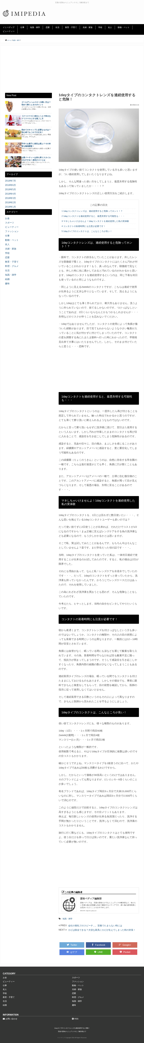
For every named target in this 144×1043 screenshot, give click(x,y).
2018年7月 (10, 181)
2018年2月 (10, 202)
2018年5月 (10, 189)
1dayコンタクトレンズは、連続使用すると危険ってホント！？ (92, 211)
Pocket (126, 952)
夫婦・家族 (88, 27)
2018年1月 (10, 207)
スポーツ (9, 222)
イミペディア (9, 27)
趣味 (7, 283)
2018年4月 (10, 194)
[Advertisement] (72, 71)
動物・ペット (124, 27)
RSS (76, 1019)
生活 (57, 27)
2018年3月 (10, 198)
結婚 (7, 279)
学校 (100, 27)
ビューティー (9, 31)
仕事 (22, 27)
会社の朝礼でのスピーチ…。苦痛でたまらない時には (95, 925)
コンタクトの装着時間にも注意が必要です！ (83, 226)
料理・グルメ (12, 266)
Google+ (126, 945)
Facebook (100, 945)
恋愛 (48, 27)
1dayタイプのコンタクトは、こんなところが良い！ (87, 231)
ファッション (12, 231)
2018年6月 (10, 185)
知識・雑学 (35, 27)
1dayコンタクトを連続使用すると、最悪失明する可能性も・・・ (93, 216)
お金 (7, 218)
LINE (100, 952)
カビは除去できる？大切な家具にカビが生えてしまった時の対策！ (102, 930)
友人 (110, 27)
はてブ (73, 952)
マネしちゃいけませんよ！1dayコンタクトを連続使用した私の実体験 (95, 221)
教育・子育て (71, 27)
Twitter (73, 945)
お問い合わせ (11, 1019)
